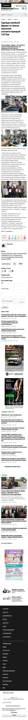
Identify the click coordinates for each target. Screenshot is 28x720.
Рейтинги (5, 660)
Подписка (5, 684)
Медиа (4, 647)
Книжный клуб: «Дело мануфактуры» (11, 415)
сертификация (5, 255)
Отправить (4, 307)
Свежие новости (7, 412)
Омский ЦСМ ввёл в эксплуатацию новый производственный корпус (12, 329)
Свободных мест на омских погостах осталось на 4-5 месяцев (11, 452)
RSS (4, 687)
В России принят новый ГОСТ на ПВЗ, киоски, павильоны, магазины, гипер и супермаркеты (13, 315)
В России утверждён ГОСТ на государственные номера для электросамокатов (9, 322)
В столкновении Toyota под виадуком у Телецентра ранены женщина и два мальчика (14, 446)
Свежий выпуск (7, 643)
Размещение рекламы (9, 670)
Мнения (5, 657)
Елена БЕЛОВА (22, 253)
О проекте (5, 674)
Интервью (5, 653)
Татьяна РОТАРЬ (6, 259)
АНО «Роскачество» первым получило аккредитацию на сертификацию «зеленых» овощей (13, 337)
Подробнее (12, 710)
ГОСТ (11, 255)
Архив (4, 667)
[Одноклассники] (21, 263)
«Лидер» (14, 253)
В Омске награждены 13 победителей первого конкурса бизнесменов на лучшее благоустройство (14, 521)
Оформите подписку (18, 589)
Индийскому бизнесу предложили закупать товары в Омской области (12, 536)
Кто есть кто (6, 650)
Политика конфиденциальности (13, 705)
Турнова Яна (10, 244)
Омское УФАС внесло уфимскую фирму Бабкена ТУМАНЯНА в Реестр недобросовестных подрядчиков (13, 492)
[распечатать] (14, 264)
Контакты (5, 677)
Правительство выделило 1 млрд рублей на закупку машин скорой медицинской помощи (13, 459)
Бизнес (4, 475)
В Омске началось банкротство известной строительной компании (14, 529)
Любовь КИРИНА (6, 253)
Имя (2, 283)
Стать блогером (7, 681)
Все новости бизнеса (6, 543)
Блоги (4, 664)
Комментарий (4, 288)
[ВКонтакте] (20, 263)
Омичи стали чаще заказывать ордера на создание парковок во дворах (12, 428)
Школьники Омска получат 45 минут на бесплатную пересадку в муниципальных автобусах (12, 421)
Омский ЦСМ (19, 257)
